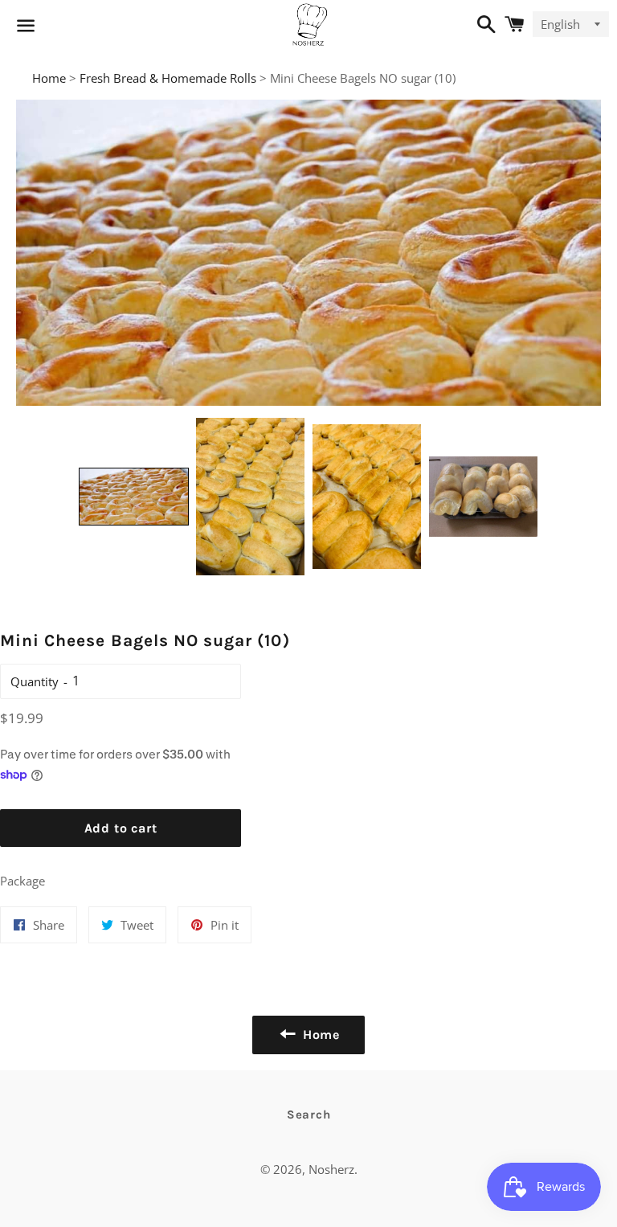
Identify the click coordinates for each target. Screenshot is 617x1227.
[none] (134, 497)
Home (49, 78)
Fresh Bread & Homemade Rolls (168, 78)
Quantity (34, 681)
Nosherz (331, 1169)
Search (309, 1114)
